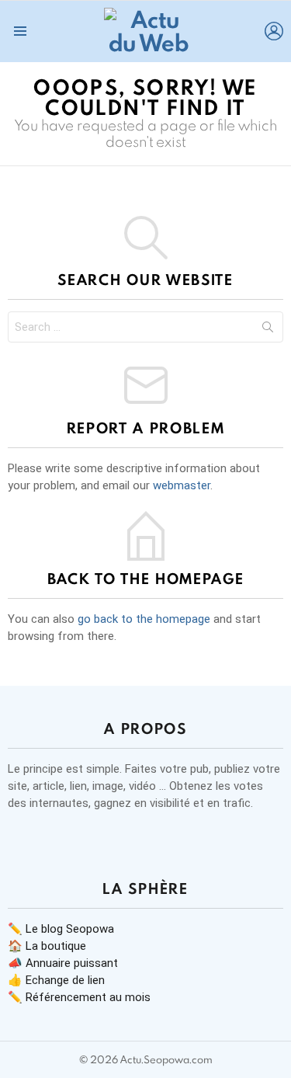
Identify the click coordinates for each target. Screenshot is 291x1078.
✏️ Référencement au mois (79, 997)
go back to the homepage (144, 619)
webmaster (181, 485)
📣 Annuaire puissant (63, 963)
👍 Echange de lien (56, 980)
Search (267, 330)
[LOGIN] (274, 31)
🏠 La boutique (47, 946)
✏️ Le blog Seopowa (61, 929)
